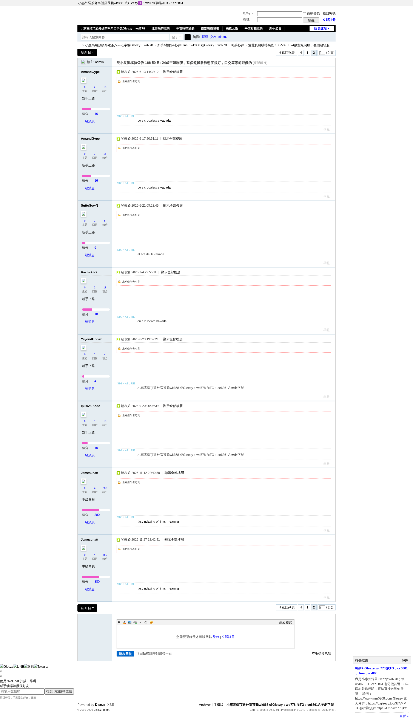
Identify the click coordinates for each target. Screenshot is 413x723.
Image (130, 622)
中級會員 (88, 499)
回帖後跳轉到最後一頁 (156, 653)
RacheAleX (89, 272)
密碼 (246, 20)
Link (135, 622)
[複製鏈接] (260, 63)
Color (124, 622)
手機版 (218, 704)
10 (104, 421)
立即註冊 (329, 20)
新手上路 (88, 98)
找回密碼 (329, 13)
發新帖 (86, 52)
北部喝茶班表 (161, 28)
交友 (213, 37)
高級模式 (285, 622)
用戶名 (247, 13)
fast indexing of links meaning (158, 521)
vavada (165, 120)
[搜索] (188, 37)
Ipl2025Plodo (90, 406)
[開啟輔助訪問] (329, 3)
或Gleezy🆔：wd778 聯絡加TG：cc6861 (154, 3)
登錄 (216, 637)
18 (104, 287)
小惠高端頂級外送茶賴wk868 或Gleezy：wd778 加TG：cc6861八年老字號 (79, 45)
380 (105, 488)
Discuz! (100, 704)
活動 (205, 37)
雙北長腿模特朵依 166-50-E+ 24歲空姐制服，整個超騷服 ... (290, 45)
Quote (140, 622)
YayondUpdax (91, 339)
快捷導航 (320, 28)
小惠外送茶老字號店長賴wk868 (100, 3)
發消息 (90, 121)
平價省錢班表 (254, 28)
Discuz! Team (101, 709)
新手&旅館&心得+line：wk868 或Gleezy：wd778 (192, 45)
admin (99, 62)
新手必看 (275, 28)
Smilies (151, 622)
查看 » (403, 716)
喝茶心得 (237, 45)
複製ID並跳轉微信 (59, 691)
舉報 (326, 129)
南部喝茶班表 (210, 28)
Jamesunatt (89, 473)
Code (146, 622)
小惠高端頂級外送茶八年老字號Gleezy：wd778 (112, 28)
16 (104, 87)
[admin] (83, 62)
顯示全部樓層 (173, 72)
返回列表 (288, 52)
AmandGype (90, 72)
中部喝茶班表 (185, 28)
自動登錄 (313, 13)
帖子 (175, 37)
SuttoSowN (89, 205)
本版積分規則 (321, 653)
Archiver (205, 704)
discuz (223, 37)
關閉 (405, 660)
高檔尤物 (232, 28)
